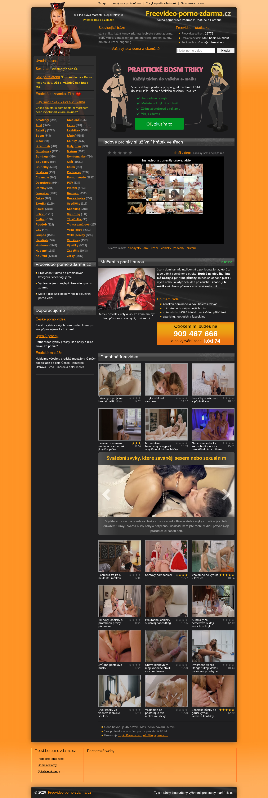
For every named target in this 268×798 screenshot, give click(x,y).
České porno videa (50, 319)
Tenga (102, 3)
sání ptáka (105, 33)
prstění (191, 248)
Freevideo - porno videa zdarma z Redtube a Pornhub (57, 31)
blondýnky (134, 248)
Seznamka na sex (193, 3)
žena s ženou (124, 37)
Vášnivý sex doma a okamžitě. (136, 49)
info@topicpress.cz (155, 735)
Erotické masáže (49, 353)
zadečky (178, 248)
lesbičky (166, 248)
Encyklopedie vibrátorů (161, 3)
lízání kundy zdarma (127, 33)
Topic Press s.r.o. (129, 735)
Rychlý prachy (47, 336)
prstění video (143, 37)
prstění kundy (162, 37)
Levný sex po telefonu (126, 3)
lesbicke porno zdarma (157, 33)
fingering (125, 42)
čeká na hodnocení (121, 154)
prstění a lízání (108, 42)
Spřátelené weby (49, 771)
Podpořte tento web (51, 758)
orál (145, 248)
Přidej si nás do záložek (98, 19)
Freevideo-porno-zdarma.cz (69, 792)
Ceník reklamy (47, 765)
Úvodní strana (47, 61)
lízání (154, 248)
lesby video (105, 37)
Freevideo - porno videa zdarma (188, 13)
